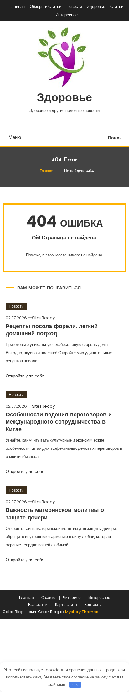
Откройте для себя (26, 376)
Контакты (93, 604)
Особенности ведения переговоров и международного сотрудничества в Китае (59, 422)
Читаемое (72, 598)
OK (75, 685)
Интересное (66, 15)
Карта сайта (66, 604)
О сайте (48, 598)
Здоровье (96, 6)
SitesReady (43, 318)
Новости (74, 6)
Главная (17, 6)
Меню (14, 137)
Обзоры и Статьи (45, 6)
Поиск (114, 138)
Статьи (116, 6)
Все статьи (38, 604)
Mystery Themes (81, 612)
